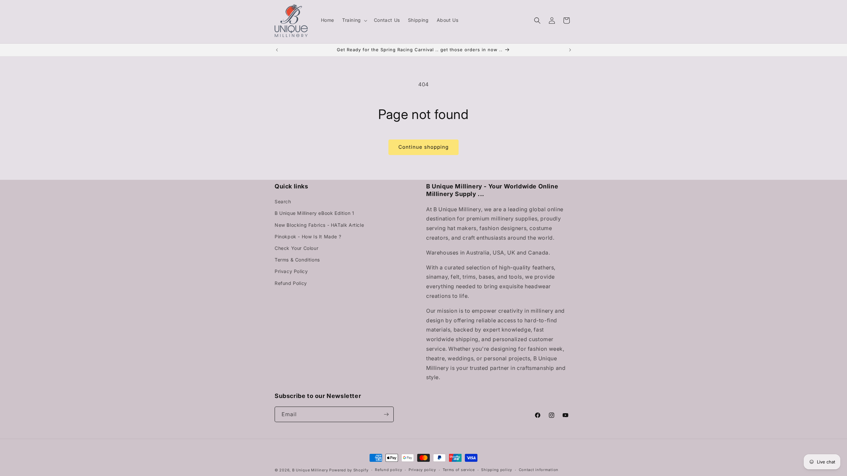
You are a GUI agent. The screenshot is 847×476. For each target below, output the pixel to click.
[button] (354, 20)
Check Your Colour (296, 248)
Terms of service (459, 469)
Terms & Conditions (297, 259)
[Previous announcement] (277, 50)
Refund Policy (291, 283)
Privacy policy (422, 469)
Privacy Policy (291, 271)
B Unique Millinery (310, 470)
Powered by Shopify (349, 470)
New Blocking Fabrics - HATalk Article (319, 225)
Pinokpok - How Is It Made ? (308, 236)
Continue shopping (423, 147)
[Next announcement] (570, 50)
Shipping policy (496, 469)
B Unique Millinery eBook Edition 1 (314, 213)
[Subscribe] (386, 414)
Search (283, 201)
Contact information (538, 469)
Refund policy (388, 469)
